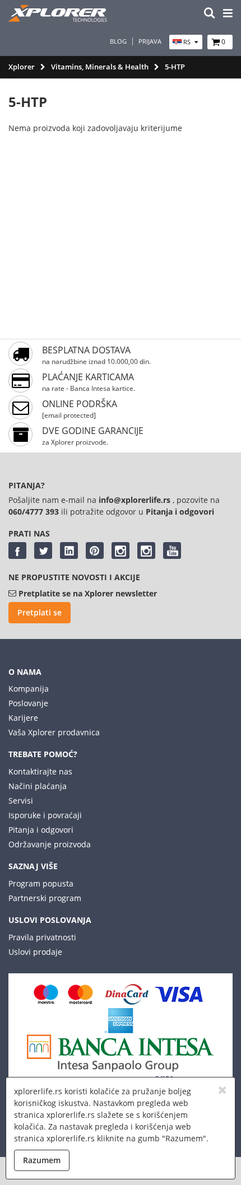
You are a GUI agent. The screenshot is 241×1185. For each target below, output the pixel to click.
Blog (118, 41)
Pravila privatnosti (42, 937)
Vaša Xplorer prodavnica (54, 732)
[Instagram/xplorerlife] (120, 550)
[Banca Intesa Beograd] (120, 1068)
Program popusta (40, 883)
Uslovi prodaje (35, 951)
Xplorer (21, 67)
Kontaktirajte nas (40, 771)
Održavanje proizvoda (49, 844)
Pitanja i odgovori (40, 829)
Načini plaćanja (37, 786)
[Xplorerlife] (58, 18)
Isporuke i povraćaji (45, 815)
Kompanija (28, 688)
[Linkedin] (69, 550)
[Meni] (228, 14)
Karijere (23, 717)
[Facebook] (17, 550)
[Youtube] (172, 550)
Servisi (20, 800)
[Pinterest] (95, 550)
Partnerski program (44, 898)
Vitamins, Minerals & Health (100, 67)
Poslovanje (28, 703)
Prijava (149, 41)
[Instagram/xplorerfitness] (146, 550)
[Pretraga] (209, 14)
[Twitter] (43, 550)
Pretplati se (39, 612)
